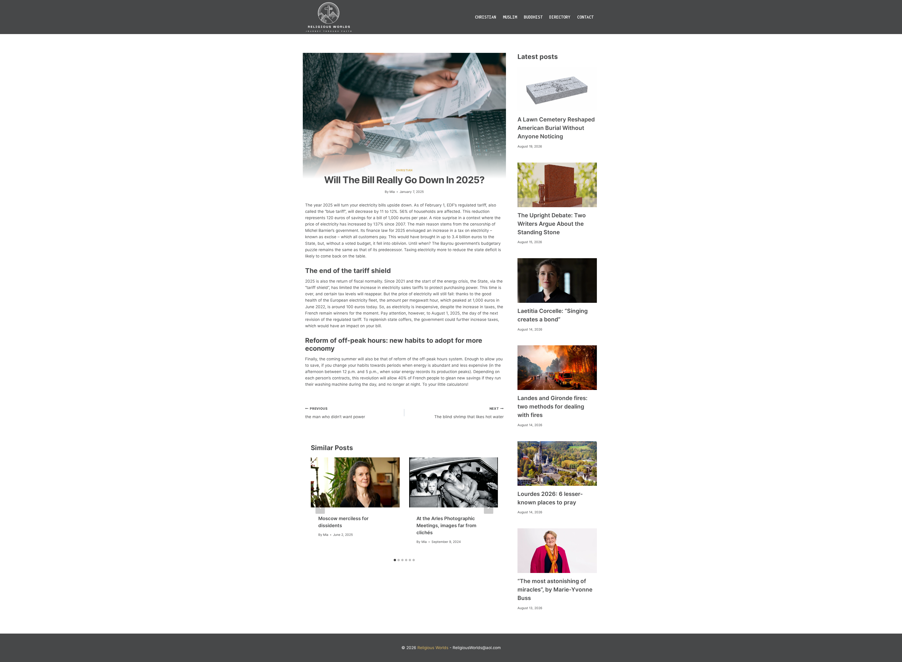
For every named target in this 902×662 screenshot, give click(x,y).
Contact (585, 17)
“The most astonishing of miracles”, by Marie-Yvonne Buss (554, 589)
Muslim (510, 17)
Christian (485, 17)
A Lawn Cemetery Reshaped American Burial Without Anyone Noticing (556, 128)
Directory (559, 17)
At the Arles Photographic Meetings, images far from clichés (446, 525)
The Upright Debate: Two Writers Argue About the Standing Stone (551, 224)
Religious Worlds (432, 647)
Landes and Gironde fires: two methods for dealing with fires (552, 406)
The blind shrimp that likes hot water (468, 413)
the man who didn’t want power (335, 413)
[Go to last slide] (320, 507)
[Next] (488, 507)
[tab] (395, 560)
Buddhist (533, 17)
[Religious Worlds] (328, 17)
